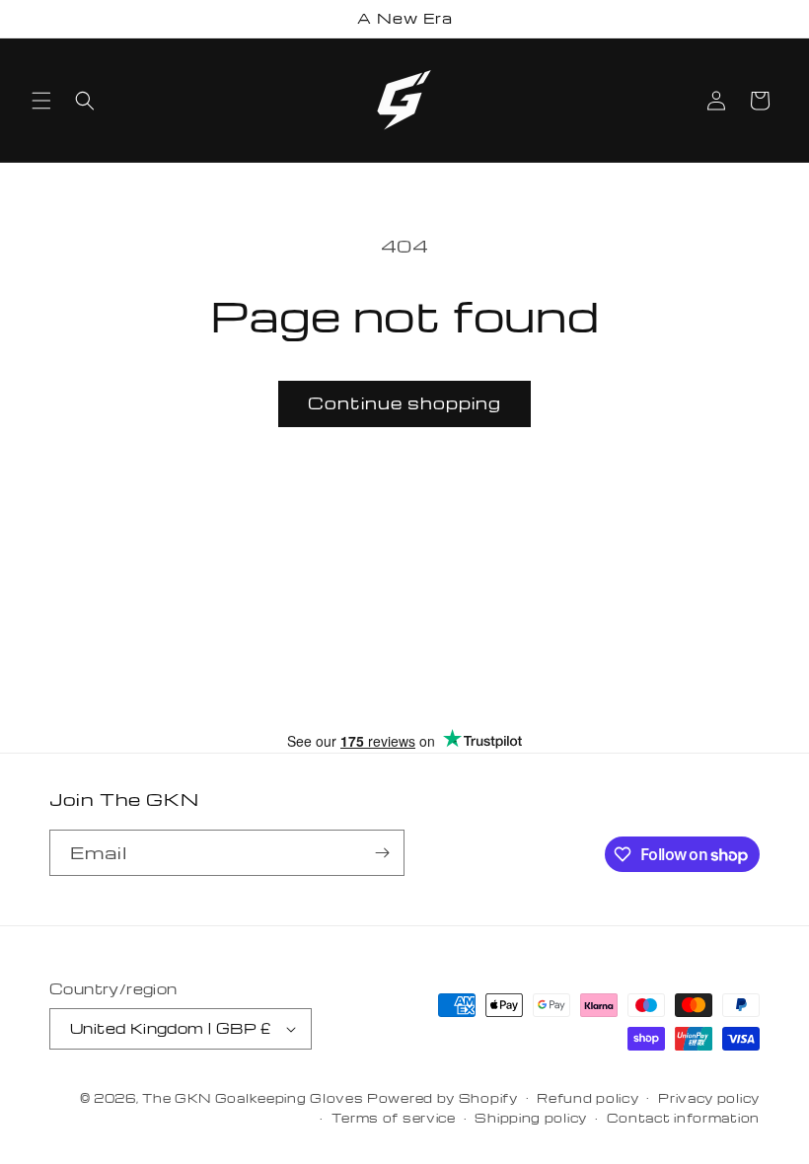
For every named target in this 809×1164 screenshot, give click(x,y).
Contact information (683, 1118)
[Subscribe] (382, 853)
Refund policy (587, 1098)
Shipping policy (531, 1118)
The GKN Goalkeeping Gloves (252, 1098)
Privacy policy (709, 1098)
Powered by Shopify (442, 1098)
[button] (41, 100)
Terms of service (393, 1118)
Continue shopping (404, 403)
